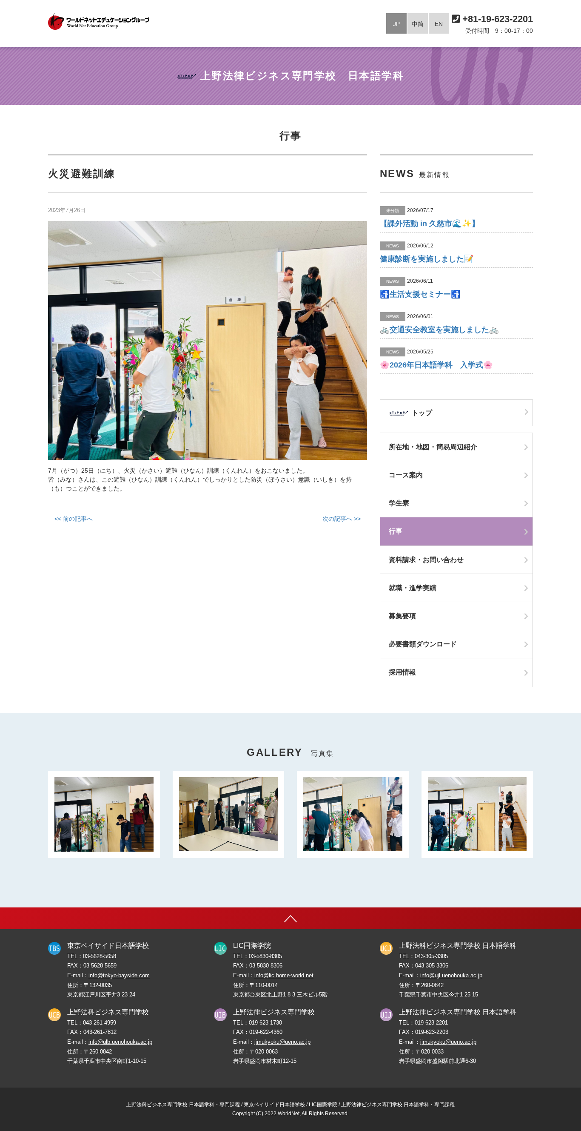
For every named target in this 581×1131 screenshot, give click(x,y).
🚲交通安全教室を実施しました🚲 (439, 329)
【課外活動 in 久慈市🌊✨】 (429, 223)
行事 (395, 531)
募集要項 (402, 616)
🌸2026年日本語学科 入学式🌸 (436, 365)
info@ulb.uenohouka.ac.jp (120, 1042)
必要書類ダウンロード (423, 644)
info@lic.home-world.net (283, 976)
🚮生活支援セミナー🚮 (420, 294)
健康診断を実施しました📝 (427, 259)
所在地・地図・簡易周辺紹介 (433, 447)
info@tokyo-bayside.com (119, 976)
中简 (418, 23)
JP (396, 23)
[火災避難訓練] (207, 340)
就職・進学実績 (412, 587)
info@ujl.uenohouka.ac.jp (451, 976)
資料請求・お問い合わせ (426, 559)
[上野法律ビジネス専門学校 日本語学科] (98, 21)
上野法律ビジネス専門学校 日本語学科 (302, 75)
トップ (421, 412)
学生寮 (399, 503)
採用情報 (402, 672)
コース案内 (406, 475)
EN (439, 23)
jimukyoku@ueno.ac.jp (282, 1042)
